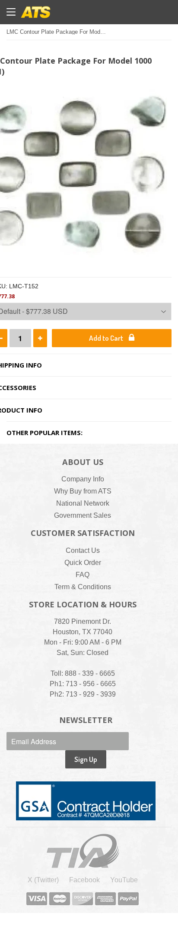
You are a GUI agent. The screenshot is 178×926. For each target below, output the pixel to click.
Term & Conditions (82, 586)
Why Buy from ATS (82, 491)
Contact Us (83, 550)
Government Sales (82, 515)
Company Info (82, 479)
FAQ (82, 574)
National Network (82, 503)
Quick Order (82, 562)
